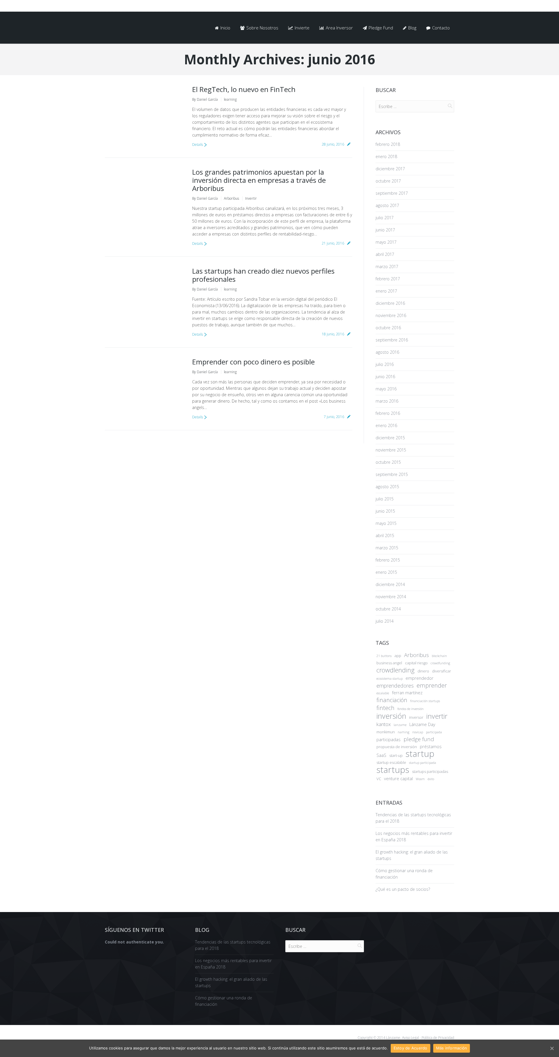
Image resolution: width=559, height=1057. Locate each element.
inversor (416, 717)
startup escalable (391, 762)
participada (434, 732)
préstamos (431, 746)
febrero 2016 (388, 413)
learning (230, 99)
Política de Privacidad (437, 1037)
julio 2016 (385, 364)
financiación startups (425, 701)
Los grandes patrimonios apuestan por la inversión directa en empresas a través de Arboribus (259, 180)
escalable (382, 693)
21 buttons (384, 656)
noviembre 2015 (391, 450)
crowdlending (395, 670)
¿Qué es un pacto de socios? (403, 889)
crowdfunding (440, 663)
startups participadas (430, 771)
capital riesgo (416, 662)
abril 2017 (385, 254)
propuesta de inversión (396, 746)
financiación (391, 700)
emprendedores (395, 685)
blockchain (439, 656)
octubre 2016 (388, 327)
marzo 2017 (387, 266)
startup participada (422, 763)
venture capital (398, 778)
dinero (423, 671)
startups (392, 769)
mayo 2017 (386, 242)
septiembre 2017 (392, 193)
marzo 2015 (387, 547)
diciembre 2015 (390, 437)
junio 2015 (385, 511)
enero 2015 (386, 572)
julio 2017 (385, 217)
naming (403, 732)
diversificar (441, 671)
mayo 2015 (386, 523)
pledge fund (419, 739)
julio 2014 (385, 621)
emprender (432, 685)
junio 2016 (385, 376)
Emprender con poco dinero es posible (253, 362)
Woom (420, 779)
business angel (389, 662)
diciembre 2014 (390, 584)
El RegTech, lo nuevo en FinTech (244, 89)
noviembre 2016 (391, 315)
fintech (385, 708)
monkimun (385, 731)
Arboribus (231, 198)
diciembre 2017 (390, 168)
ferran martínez (407, 692)
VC (378, 778)
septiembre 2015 (392, 474)
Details (197, 144)
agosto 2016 (387, 352)
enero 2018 (386, 156)
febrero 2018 (388, 144)
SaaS (381, 755)
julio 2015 (385, 499)
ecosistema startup (389, 679)
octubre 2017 (388, 181)
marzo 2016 (387, 401)
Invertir (251, 198)
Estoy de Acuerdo (410, 1048)
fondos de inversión (410, 709)
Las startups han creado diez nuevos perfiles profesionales (263, 275)
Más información (451, 1048)
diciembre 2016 (390, 303)
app (398, 655)
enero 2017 (386, 291)
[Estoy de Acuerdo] (552, 1048)
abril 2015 (385, 535)
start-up (396, 755)
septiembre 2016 (392, 340)
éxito (431, 779)
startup (420, 753)
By (205, 99)
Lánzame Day (422, 724)
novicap (417, 732)
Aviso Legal (410, 1037)
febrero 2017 (388, 278)
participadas (388, 739)
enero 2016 (386, 425)
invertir (436, 716)
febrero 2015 (388, 560)
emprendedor (420, 678)
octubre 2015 (388, 462)
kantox (383, 724)
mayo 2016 (386, 389)
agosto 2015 (387, 486)
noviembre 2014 (391, 596)
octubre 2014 (388, 609)
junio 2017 (385, 230)
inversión (391, 716)
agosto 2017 (387, 205)
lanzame (400, 725)
